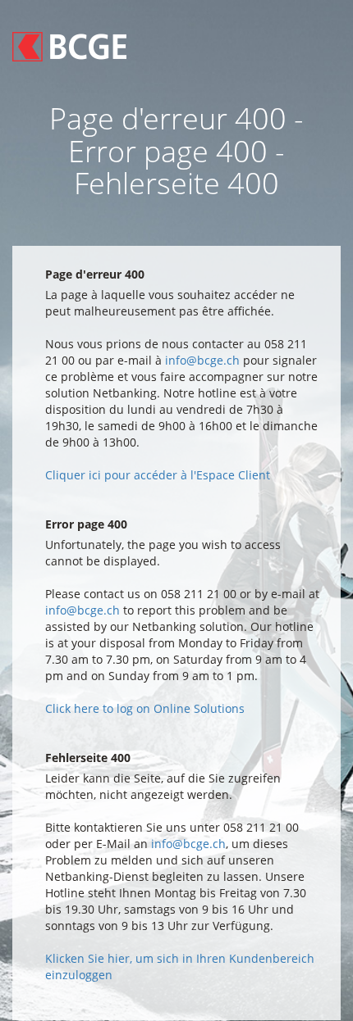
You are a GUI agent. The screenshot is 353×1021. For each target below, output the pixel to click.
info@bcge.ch (202, 360)
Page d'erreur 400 (94, 274)
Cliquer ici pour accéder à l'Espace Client (157, 475)
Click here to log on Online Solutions (145, 708)
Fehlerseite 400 (88, 757)
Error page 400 (86, 524)
